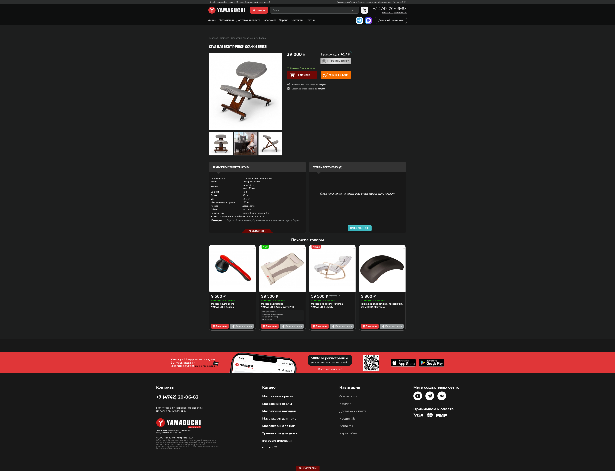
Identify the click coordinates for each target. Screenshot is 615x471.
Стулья (296, 220)
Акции (212, 20)
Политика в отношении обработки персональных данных (179, 409)
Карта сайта (348, 433)
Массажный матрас (272, 303)
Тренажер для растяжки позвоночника (382, 303)
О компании (226, 20)
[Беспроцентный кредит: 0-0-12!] (351, 52)
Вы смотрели (308, 468)
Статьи (310, 20)
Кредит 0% (347, 418)
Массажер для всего (222, 303)
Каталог (345, 404)
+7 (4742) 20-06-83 (177, 397)
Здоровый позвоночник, (239, 220)
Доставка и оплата (248, 20)
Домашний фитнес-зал (390, 20)
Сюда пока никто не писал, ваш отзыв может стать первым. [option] (357, 193)
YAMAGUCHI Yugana (222, 307)
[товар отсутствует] (364, 10)
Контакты (297, 20)
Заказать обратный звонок (394, 12)
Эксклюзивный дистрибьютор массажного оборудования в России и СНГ (371, 2)
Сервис (283, 20)
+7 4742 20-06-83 (390, 9)
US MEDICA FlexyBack (373, 307)
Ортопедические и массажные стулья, (272, 220)
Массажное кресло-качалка (327, 303)
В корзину (221, 326)
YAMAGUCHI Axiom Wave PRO (277, 307)
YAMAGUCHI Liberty (322, 307)
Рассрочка (269, 20)
